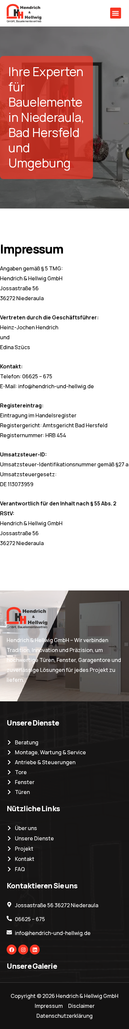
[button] (115, 13)
